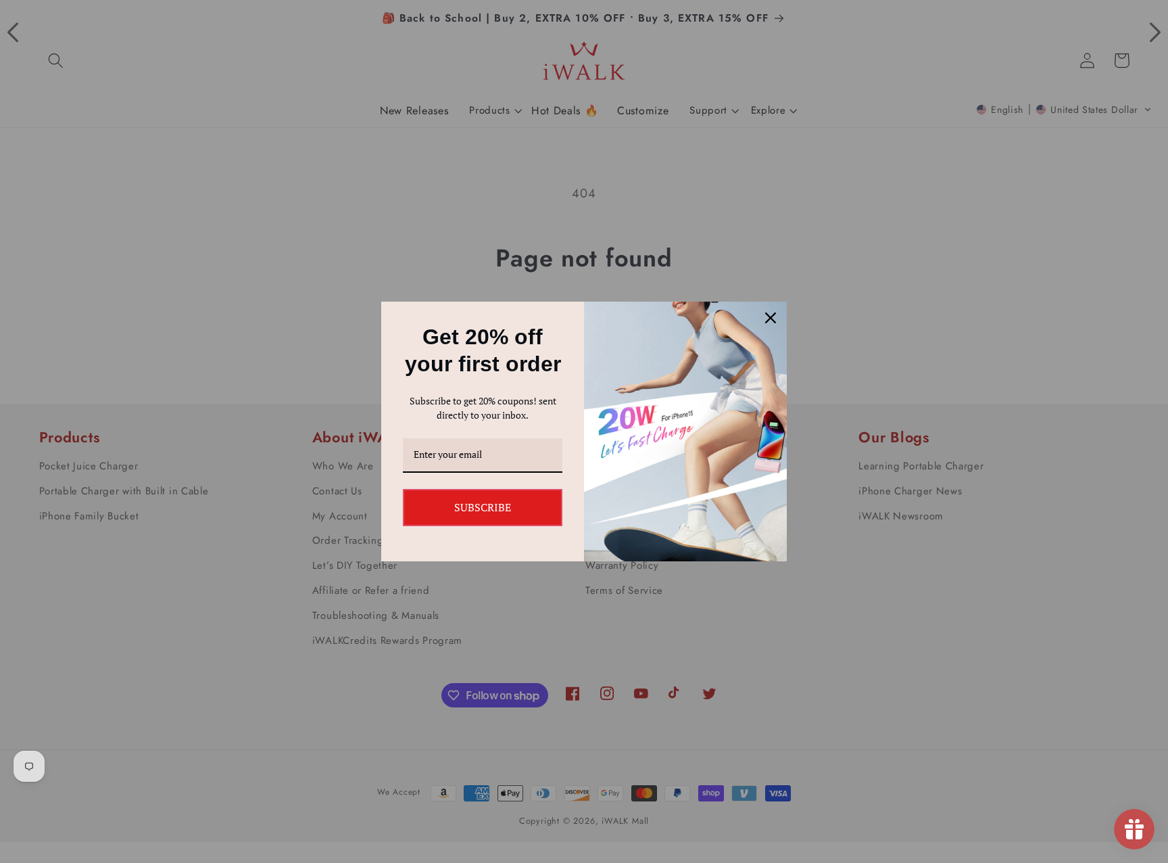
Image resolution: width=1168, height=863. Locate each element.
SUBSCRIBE (482, 507)
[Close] (770, 318)
